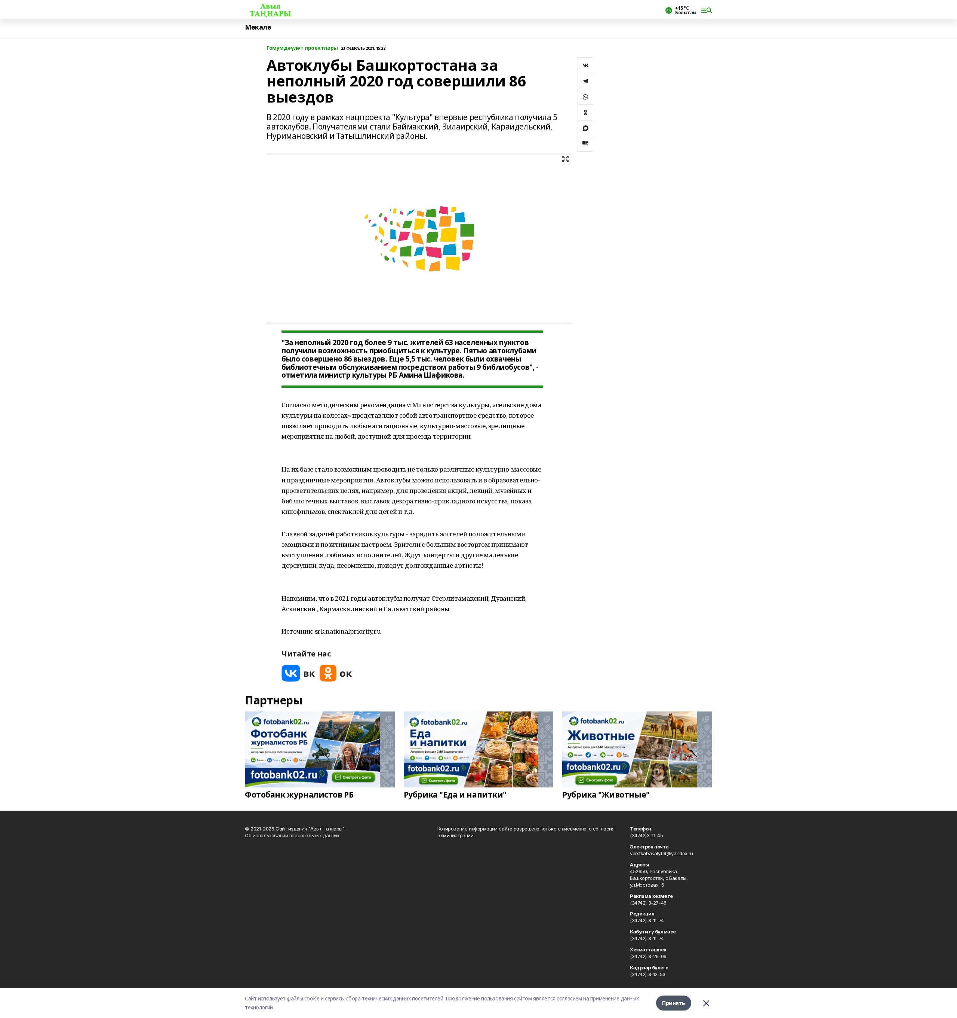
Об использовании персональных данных (292, 835)
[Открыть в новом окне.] (298, 673)
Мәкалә (258, 27)
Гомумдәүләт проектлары (302, 48)
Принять (673, 1002)
